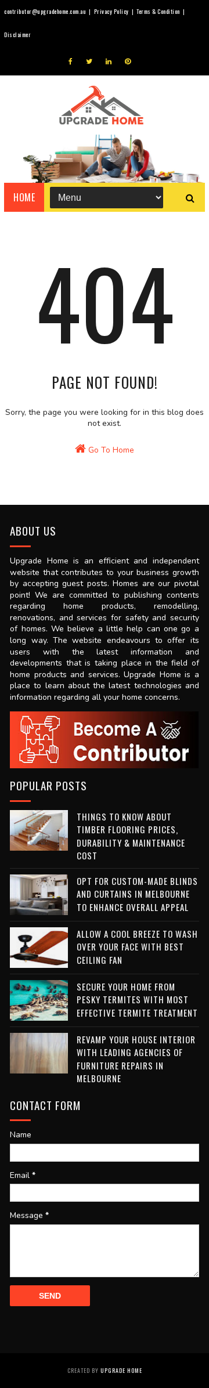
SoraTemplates (72, 1339)
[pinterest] (128, 61)
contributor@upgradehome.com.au (45, 11)
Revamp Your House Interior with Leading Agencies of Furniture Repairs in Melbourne (136, 1059)
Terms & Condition (158, 11)
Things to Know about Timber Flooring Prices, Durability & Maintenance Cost (131, 836)
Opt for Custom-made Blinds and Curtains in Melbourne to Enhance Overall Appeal (137, 893)
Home (24, 197)
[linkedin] (109, 61)
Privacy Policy (111, 11)
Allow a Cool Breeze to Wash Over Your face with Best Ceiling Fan (137, 946)
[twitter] (89, 61)
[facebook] (70, 61)
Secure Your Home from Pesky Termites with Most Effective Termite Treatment (137, 999)
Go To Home (110, 450)
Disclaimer (17, 34)
